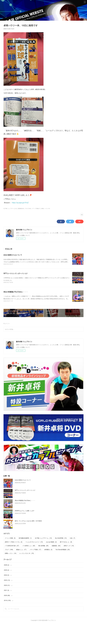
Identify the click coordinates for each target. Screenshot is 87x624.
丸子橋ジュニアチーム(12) (10, 208)
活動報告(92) (21, 208)
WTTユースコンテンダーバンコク (16, 273)
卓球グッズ (69, 546)
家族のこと (21, 549)
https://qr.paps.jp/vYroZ (20, 202)
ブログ (9, 549)
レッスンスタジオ (26, 553)
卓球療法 (48, 549)
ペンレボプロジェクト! (34, 542)
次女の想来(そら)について (13, 255)
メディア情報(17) (36, 208)
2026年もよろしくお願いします (24, 511)
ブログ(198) (28, 208)
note (72, 538)
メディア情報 (35, 549)
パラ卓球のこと (28, 546)
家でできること (66, 542)
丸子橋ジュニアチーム (43, 538)
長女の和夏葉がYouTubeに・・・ (16, 292)
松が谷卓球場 (61, 538)
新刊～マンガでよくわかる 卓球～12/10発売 (28, 521)
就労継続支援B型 (25, 538)
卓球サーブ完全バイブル (13, 542)
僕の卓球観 (43, 546)
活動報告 (56, 546)
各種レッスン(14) (45, 208)
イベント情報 (10, 538)
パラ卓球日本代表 (12, 546)
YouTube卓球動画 (63, 549)
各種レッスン (10, 553)
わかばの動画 (51, 542)
